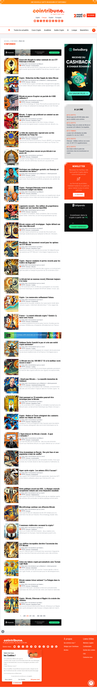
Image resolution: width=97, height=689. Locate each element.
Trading (33, 285)
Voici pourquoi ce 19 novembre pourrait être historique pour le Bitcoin (36, 398)
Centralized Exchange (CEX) (38, 385)
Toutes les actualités (21, 30)
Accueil (6, 41)
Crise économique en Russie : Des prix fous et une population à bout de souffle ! (39, 453)
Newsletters (84, 30)
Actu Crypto (71, 115)
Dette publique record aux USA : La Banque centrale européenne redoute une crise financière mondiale (39, 490)
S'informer (14, 41)
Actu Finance (71, 131)
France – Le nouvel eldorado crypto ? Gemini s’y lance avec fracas (38, 316)
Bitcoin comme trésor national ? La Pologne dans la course (39, 581)
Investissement (35, 65)
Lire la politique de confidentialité (13, 673)
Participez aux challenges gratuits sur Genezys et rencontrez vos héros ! (39, 170)
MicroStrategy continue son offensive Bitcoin (37, 507)
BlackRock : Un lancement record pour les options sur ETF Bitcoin (38, 243)
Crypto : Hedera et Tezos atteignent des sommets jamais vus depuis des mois (38, 416)
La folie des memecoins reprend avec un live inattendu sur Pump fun (36, 134)
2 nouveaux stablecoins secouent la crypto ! (36, 525)
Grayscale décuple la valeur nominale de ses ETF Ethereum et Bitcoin (38, 61)
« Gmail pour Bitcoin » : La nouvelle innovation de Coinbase (38, 380)
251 (30, 616)
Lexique (74, 30)
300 (38, 616)
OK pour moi (35, 679)
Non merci (8, 679)
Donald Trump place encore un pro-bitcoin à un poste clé (37, 152)
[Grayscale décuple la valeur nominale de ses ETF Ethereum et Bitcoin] (11, 66)
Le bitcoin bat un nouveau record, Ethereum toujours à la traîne (39, 280)
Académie (47, 30)
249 (24, 616)
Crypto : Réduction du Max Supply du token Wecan (38, 78)
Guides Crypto (59, 30)
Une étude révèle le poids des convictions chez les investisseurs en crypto (78, 151)
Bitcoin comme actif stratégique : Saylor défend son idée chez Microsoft (39, 225)
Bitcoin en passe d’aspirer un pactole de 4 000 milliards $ (37, 97)
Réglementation (35, 494)
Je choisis (21, 679)
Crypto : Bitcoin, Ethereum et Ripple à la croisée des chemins (39, 599)
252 (33, 616)
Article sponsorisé (51, 80)
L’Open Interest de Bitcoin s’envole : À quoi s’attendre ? (36, 435)
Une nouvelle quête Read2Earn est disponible (48, 2)
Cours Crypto (36, 30)
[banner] (32, 52)
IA (68, 30)
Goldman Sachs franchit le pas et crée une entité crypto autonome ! (38, 343)
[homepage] (5, 30)
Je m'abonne (78, 195)
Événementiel (35, 138)
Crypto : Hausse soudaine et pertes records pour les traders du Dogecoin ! (39, 262)
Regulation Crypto (36, 120)
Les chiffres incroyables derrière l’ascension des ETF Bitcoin (38, 544)
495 (44, 616)
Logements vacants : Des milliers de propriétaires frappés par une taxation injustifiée (38, 207)
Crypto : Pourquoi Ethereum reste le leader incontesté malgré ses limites (36, 189)
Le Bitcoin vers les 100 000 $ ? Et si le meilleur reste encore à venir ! (40, 362)
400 (41, 616)
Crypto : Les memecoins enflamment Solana (36, 297)
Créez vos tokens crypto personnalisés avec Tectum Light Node (39, 563)
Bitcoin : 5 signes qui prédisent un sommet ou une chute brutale (38, 115)
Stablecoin (34, 529)
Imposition (34, 211)
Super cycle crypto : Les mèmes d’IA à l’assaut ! (38, 470)
